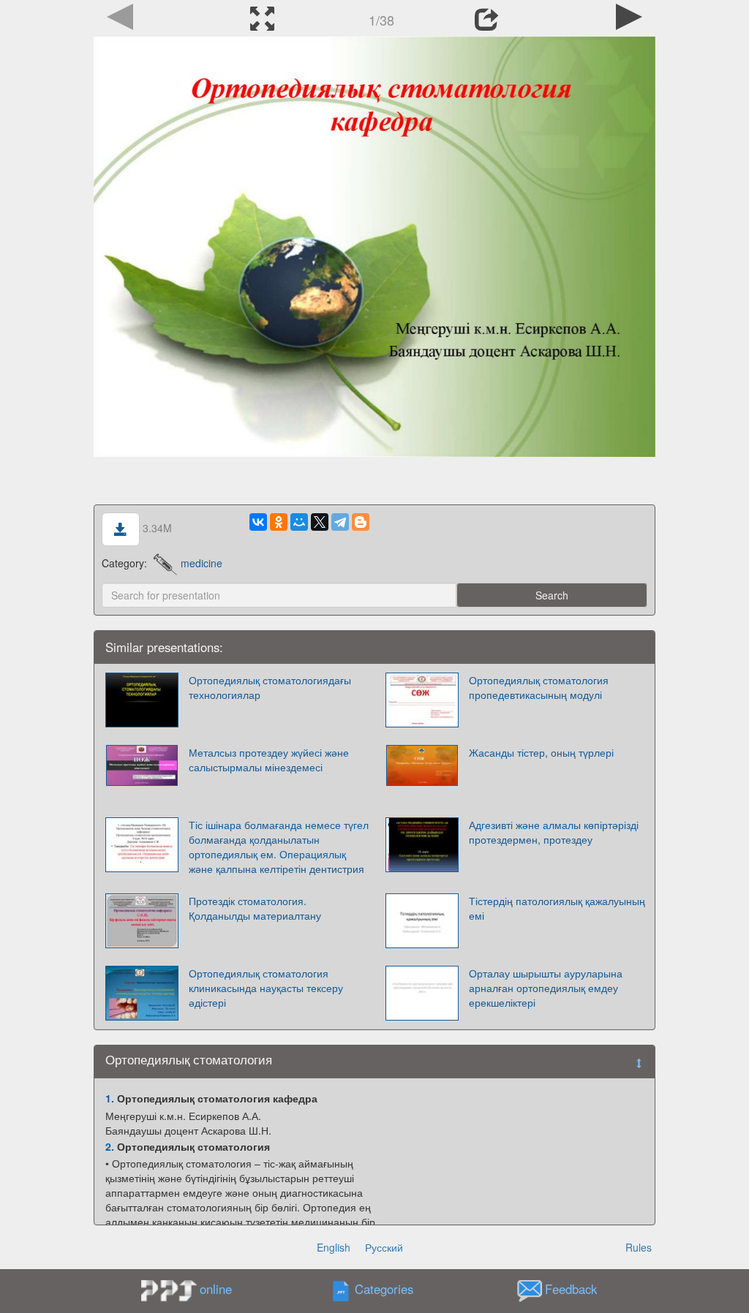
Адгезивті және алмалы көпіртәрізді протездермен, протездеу (554, 832)
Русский (384, 1247)
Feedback (571, 1289)
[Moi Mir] (299, 522)
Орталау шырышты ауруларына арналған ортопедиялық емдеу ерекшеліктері (545, 988)
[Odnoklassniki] (278, 522)
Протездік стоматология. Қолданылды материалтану (255, 908)
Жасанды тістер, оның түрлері (541, 752)
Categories (384, 1289)
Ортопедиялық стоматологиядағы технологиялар (270, 687)
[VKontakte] (258, 522)
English (333, 1247)
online (216, 1289)
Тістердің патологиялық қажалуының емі (557, 908)
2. (109, 1146)
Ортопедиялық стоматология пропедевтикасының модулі (539, 687)
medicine (201, 563)
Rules (638, 1247)
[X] (319, 522)
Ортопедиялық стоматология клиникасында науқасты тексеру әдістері (266, 988)
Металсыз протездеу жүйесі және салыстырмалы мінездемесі (269, 759)
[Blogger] (360, 522)
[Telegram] (340, 522)
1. (109, 1098)
